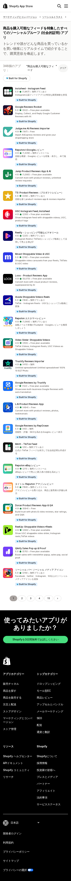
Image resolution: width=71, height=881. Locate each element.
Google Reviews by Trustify (30, 382)
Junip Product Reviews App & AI (33, 171)
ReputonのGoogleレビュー (29, 149)
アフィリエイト (46, 790)
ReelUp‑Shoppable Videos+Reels (33, 526)
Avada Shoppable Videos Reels (32, 296)
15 (48, 598)
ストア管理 (9, 729)
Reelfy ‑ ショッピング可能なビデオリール (37, 232)
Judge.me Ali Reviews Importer (32, 128)
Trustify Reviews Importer (29, 361)
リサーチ (8, 776)
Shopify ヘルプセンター (17, 756)
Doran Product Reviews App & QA (34, 505)
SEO (39, 718)
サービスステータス (49, 804)
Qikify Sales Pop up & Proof (30, 548)
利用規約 (8, 842)
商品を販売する (12, 697)
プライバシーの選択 (15, 870)
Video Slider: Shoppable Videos (32, 339)
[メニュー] (66, 6)
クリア (63, 68)
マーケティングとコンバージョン (17, 720)
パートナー (43, 783)
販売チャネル (11, 683)
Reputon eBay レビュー (27, 465)
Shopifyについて (47, 756)
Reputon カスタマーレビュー (30, 318)
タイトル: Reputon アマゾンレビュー (34, 484)
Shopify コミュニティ (16, 770)
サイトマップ (11, 860)
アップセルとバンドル (50, 704)
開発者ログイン (12, 833)
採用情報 (42, 763)
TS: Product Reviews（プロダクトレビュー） (39, 192)
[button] (35, 94)
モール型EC (44, 690)
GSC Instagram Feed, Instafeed (32, 211)
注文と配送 (9, 704)
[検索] (59, 6)
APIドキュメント (13, 763)
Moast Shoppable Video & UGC (32, 254)
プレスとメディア (47, 776)
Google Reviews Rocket (28, 106)
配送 (39, 725)
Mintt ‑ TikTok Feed (26, 444)
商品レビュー (45, 697)
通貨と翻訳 (43, 732)
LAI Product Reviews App (29, 404)
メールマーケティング (50, 711)
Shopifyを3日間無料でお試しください (35, 639)
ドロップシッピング (49, 683)
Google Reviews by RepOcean (32, 425)
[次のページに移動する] (57, 598)
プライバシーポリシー (16, 851)
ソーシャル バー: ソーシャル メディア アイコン (39, 569)
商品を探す (9, 690)
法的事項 (42, 797)
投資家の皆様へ (46, 770)
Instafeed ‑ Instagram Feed (30, 88)
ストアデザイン (12, 711)
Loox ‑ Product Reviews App (31, 275)
